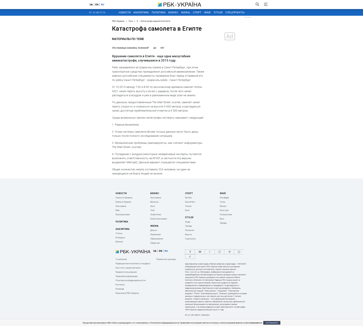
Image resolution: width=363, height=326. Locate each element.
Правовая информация (127, 276)
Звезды (223, 223)
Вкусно (188, 234)
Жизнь (185, 12)
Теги (130, 21)
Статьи (119, 233)
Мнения (119, 242)
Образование (156, 239)
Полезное (189, 230)
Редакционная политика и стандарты (133, 263)
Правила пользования (126, 272)
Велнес (223, 206)
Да (154, 48)
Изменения (155, 234)
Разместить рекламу (166, 259)
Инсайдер (224, 198)
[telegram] (229, 251)
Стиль (222, 202)
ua (91, 4)
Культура (224, 210)
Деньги (153, 230)
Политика (158, 12)
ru (102, 4)
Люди (187, 222)
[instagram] (219, 251)
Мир (118, 210)
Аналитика (141, 12)
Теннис (188, 206)
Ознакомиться (255, 323)
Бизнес (173, 12)
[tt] (190, 256)
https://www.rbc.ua (192, 272)
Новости (125, 12)
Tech (152, 210)
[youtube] (200, 251)
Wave (207, 12)
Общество (155, 243)
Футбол (188, 198)
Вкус (222, 219)
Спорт (197, 12)
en (96, 4)
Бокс (187, 210)
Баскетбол (190, 202)
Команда (120, 289)
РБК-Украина (118, 21)
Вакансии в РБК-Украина (127, 293)
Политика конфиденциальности (131, 280)
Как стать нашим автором (128, 268)
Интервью (120, 237)
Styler (218, 12)
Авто (152, 206)
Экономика (121, 206)
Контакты (120, 284)
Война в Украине (123, 202)
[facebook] (190, 251)
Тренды (188, 226)
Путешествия (226, 214)
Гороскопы (190, 239)
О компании (121, 259)
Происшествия (123, 214)
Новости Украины (124, 198)
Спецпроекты (234, 12)
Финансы (154, 202)
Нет (162, 48)
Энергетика (155, 214)
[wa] (239, 251)
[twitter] (210, 251)
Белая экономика (158, 219)
